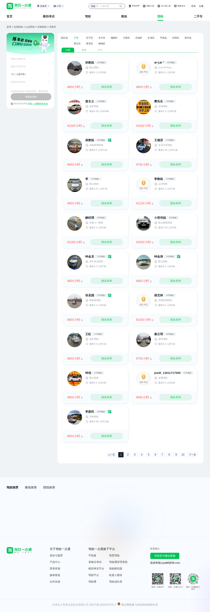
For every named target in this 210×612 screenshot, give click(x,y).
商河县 (188, 38)
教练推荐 (31, 487)
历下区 (89, 38)
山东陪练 (30, 27)
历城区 (138, 38)
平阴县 (163, 38)
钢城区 (101, 43)
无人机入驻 (166, 6)
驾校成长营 (115, 581)
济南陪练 (42, 27)
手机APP (136, 6)
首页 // (10, 27)
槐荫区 (114, 38)
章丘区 (77, 43)
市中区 (101, 38)
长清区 (151, 38)
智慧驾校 (114, 555)
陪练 (160, 16)
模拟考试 (49, 16)
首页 (9, 16)
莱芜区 (89, 43)
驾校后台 (181, 6)
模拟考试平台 (96, 568)
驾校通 (92, 581)
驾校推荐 (12, 487)
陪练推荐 (49, 487)
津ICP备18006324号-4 (102, 604)
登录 (193, 6)
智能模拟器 (115, 568)
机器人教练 (115, 575)
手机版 (92, 555)
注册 (201, 6)
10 (182, 454)
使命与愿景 (56, 555)
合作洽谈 (55, 581)
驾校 (88, 16)
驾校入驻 (150, 6)
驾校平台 (93, 575)
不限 (76, 38)
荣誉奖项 (55, 568)
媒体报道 (55, 575)
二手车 (198, 16)
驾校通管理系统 (118, 562)
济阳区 (175, 38)
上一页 (111, 454)
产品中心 (55, 562)
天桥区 (126, 38)
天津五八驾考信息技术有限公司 (70, 604)
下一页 (192, 454)
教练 (124, 16)
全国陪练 (18, 27)
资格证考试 (95, 562)
